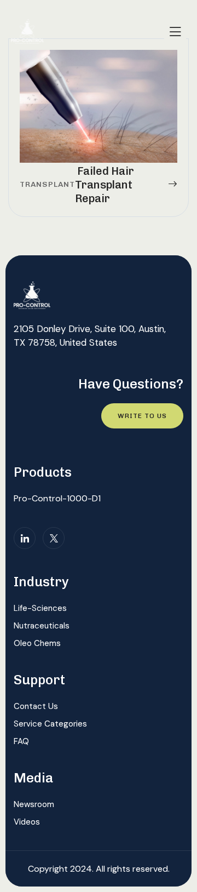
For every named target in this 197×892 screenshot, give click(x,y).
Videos (27, 821)
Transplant (47, 184)
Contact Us (36, 706)
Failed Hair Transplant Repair (104, 184)
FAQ (21, 741)
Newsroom (34, 804)
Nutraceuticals (41, 625)
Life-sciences (40, 608)
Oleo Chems (37, 643)
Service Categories (50, 723)
